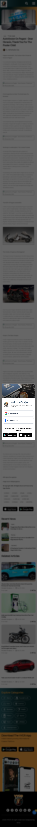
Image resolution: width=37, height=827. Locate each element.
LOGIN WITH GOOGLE (13, 413)
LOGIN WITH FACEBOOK (13, 420)
